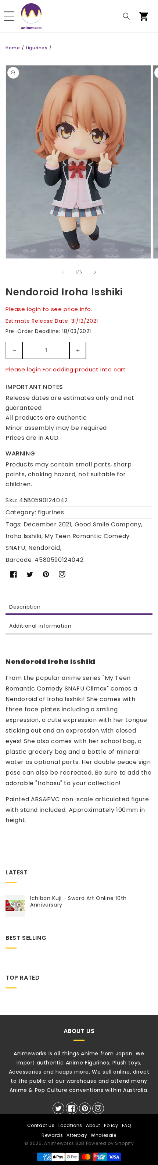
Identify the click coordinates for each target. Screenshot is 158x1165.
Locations (70, 1125)
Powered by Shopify (110, 1143)
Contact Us (41, 1125)
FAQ (126, 1125)
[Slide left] (63, 272)
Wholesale (103, 1135)
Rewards (52, 1135)
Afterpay (77, 1135)
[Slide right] (95, 272)
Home (13, 48)
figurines (36, 48)
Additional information (40, 625)
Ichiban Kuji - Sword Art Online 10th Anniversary (78, 901)
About (93, 1125)
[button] (9, 16)
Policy (111, 1125)
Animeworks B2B (64, 1143)
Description (25, 606)
